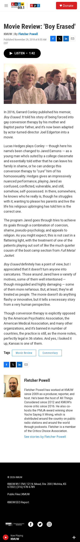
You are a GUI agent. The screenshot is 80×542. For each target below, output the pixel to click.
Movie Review (24, 352)
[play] (5, 537)
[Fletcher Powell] (12, 386)
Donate (68, 5)
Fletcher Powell (28, 34)
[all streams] (75, 537)
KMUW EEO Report (18, 502)
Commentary (50, 352)
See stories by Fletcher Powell (45, 437)
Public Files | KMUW (18, 494)
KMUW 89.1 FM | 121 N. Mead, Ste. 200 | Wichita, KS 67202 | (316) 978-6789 (36, 485)
